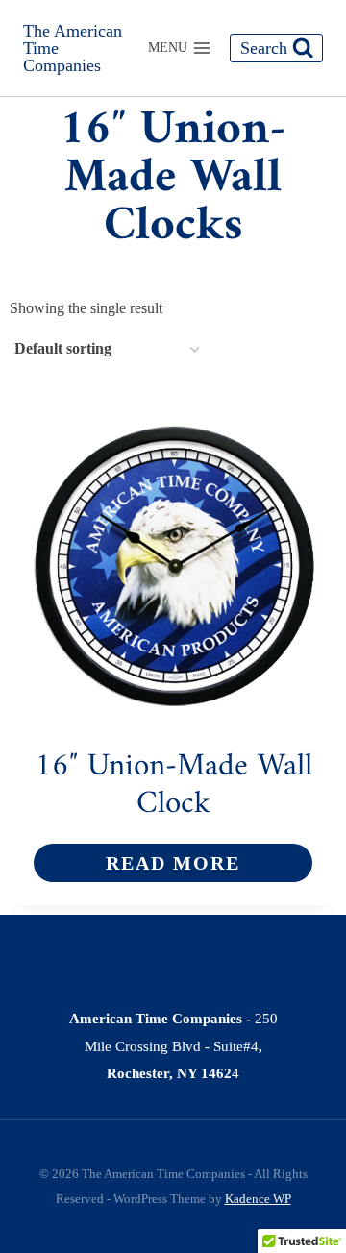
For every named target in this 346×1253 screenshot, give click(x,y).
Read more (173, 862)
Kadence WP (258, 1199)
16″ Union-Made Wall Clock (173, 786)
